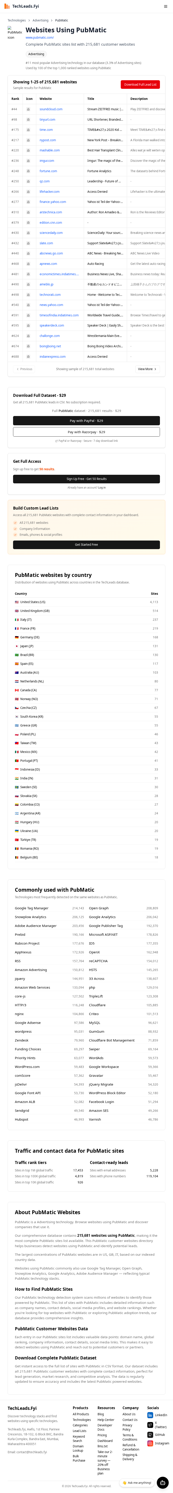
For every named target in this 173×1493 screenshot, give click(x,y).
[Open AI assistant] (163, 1483)
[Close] (129, 720)
